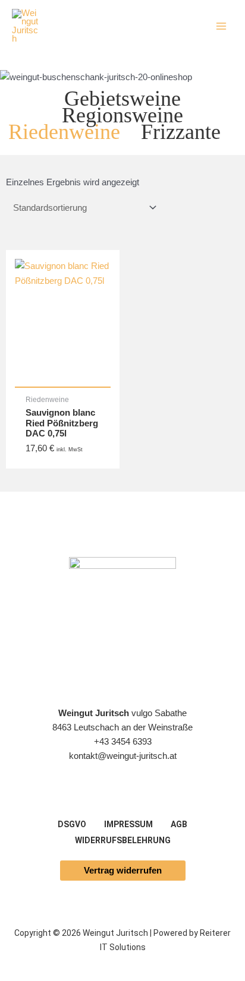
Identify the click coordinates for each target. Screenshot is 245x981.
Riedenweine (64, 131)
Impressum (128, 824)
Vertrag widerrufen (123, 870)
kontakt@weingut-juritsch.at (123, 756)
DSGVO (72, 824)
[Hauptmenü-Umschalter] (221, 26)
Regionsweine (122, 115)
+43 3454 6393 (123, 741)
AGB (179, 824)
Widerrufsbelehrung (123, 840)
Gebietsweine (122, 98)
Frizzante (181, 131)
